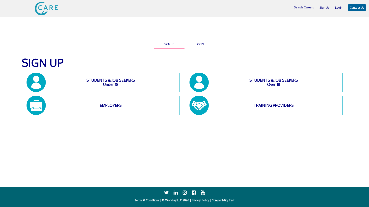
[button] (108, 82)
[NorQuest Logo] (46, 8)
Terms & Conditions (147, 200)
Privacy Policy (200, 200)
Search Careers (304, 7)
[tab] (169, 44)
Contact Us (357, 7)
